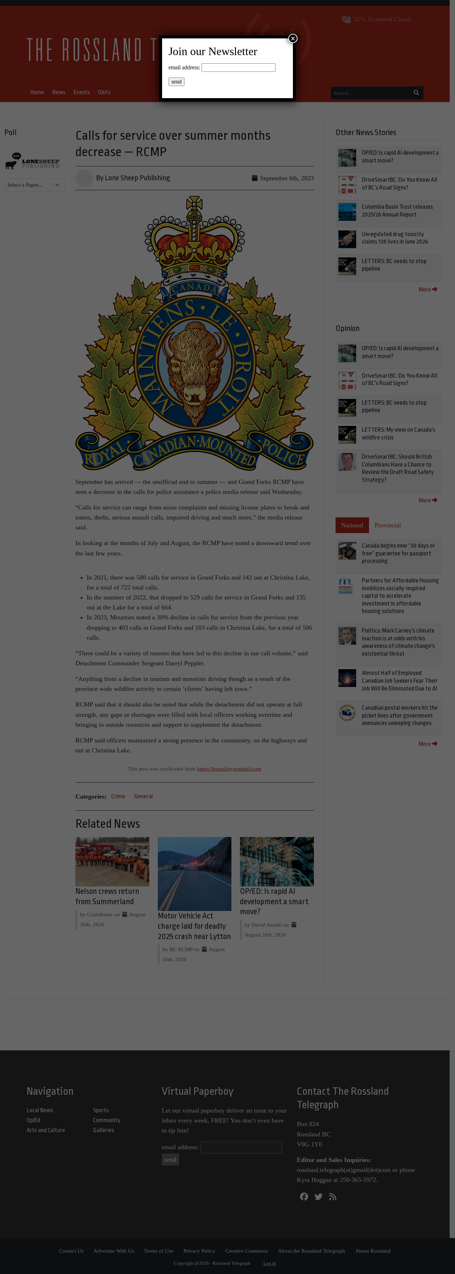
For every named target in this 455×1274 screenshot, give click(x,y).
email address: (184, 67)
